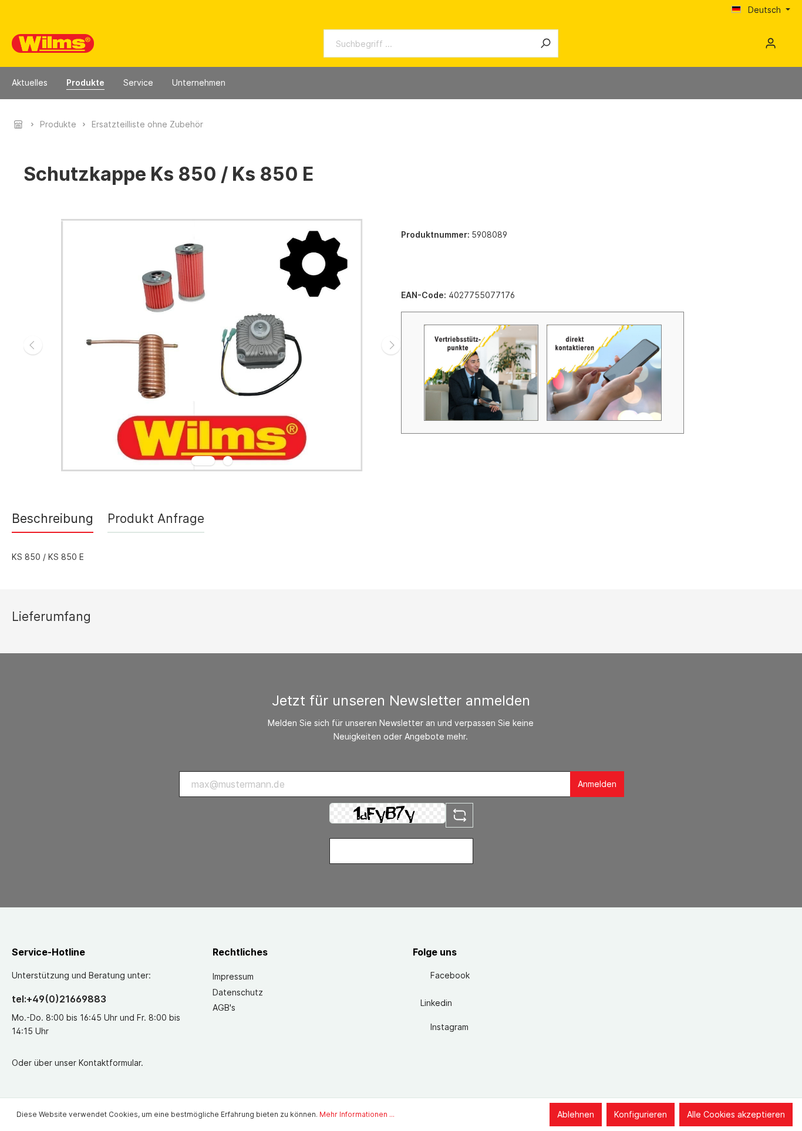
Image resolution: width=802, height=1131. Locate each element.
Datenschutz (238, 992)
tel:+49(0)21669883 (59, 999)
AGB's (224, 1007)
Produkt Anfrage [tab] (155, 518)
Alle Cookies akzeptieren (736, 1114)
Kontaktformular (110, 1063)
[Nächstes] (391, 345)
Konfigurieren (640, 1114)
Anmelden (597, 784)
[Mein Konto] (770, 43)
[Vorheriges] (32, 345)
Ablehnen (575, 1114)
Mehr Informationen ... (357, 1114)
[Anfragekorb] (785, 39)
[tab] (52, 518)
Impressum (233, 976)
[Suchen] (545, 43)
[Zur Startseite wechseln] (53, 43)
